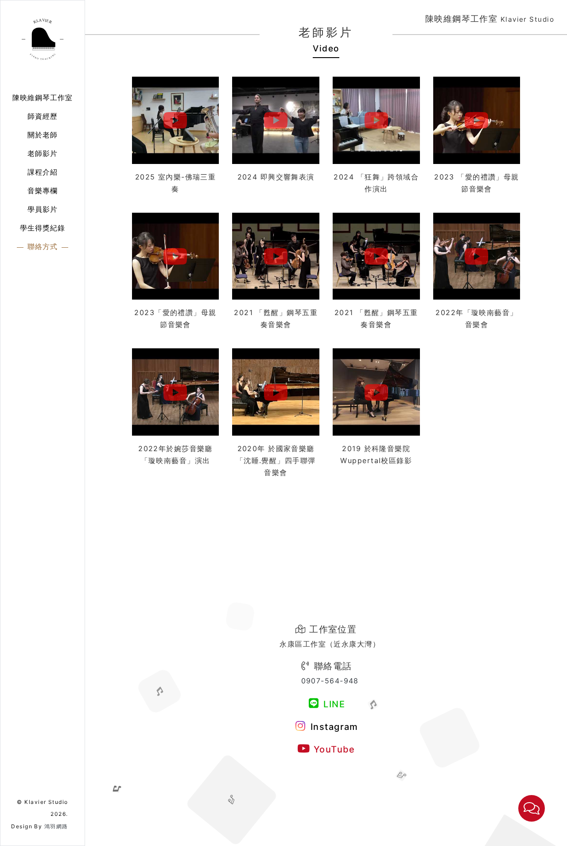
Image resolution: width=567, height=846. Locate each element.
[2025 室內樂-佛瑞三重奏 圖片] (175, 120)
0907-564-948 (330, 680)
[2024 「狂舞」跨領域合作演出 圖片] (376, 120)
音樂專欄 (42, 190)
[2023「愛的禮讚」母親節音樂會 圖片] (175, 256)
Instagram (332, 726)
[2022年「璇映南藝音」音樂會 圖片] (476, 256)
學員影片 (42, 209)
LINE (333, 704)
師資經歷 (42, 116)
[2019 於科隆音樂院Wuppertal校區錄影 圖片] (376, 392)
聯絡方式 (42, 246)
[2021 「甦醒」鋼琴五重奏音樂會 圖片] (275, 256)
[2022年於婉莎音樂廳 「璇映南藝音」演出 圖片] (175, 392)
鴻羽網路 (56, 826)
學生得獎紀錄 (42, 227)
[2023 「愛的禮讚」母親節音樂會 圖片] (476, 120)
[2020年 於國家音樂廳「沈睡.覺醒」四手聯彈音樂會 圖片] (275, 392)
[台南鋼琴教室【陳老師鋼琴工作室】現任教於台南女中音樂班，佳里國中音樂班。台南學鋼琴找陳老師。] (42, 37)
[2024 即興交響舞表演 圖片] (275, 120)
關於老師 (42, 134)
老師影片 (42, 153)
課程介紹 (42, 172)
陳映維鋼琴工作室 (42, 97)
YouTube (333, 749)
